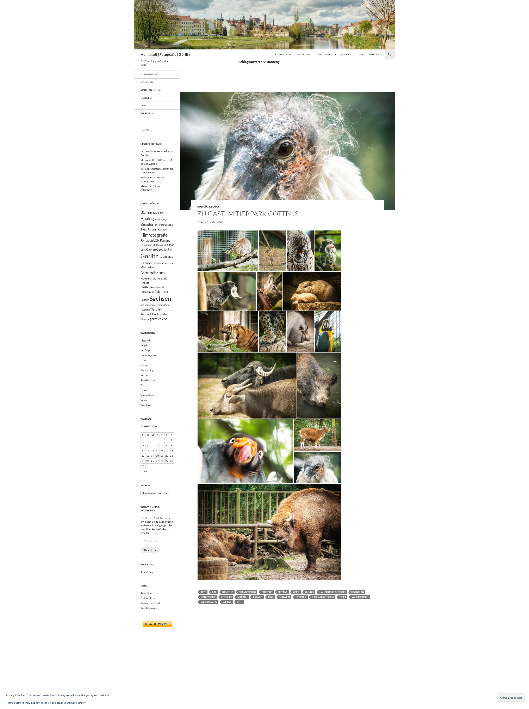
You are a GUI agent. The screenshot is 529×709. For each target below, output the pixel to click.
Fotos (215, 206)
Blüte (144, 229)
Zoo (239, 602)
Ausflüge (203, 206)
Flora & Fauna (283, 54)
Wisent (227, 602)
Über (361, 54)
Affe (203, 592)
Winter (144, 319)
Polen (158, 291)
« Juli (144, 471)
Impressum (375, 54)
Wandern (146, 405)
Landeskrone (166, 263)
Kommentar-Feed (150, 603)
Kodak (152, 263)
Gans (143, 249)
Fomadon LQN (150, 240)
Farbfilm (152, 229)
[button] (228, 250)
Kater (169, 257)
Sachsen (160, 298)
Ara (214, 592)
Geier (296, 592)
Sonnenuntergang (153, 305)
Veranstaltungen (149, 395)
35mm (146, 212)
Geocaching (164, 249)
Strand (166, 305)
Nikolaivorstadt (156, 287)
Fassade (162, 229)
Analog (147, 218)
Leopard (226, 597)
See (142, 305)
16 (171, 450)
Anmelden (146, 593)
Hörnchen (357, 592)
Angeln (158, 219)
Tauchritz (145, 309)
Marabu (242, 597)
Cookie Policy (78, 702)
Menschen (304, 54)
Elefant (282, 592)
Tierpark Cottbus (323, 597)
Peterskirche (147, 291)
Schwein (284, 597)
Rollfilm (145, 299)
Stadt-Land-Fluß (325, 54)
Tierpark (300, 597)
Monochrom (153, 272)
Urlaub (165, 314)
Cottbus (267, 592)
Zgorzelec (154, 319)
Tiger (343, 597)
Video (144, 400)
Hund (161, 257)
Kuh (158, 263)
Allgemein (146, 340)
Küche (144, 375)
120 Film (158, 212)
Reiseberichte (148, 380)
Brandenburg (247, 592)
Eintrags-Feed (148, 598)
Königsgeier (208, 597)
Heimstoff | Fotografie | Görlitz (165, 54)
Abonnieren (150, 550)
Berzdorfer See (152, 224)
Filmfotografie (154, 235)
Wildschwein (209, 602)
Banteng (227, 592)
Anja (164, 219)
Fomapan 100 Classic (152, 244)
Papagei (257, 597)
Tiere (143, 385)
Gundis (309, 592)
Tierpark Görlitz (151, 314)
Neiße (144, 287)
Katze (145, 263)
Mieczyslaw (147, 267)
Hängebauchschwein (332, 592)
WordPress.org (149, 607)
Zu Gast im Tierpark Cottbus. (248, 213)
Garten (151, 249)
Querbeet (347, 54)
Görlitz (149, 256)
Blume (169, 224)
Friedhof (169, 244)
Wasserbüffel (360, 597)
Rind (271, 597)
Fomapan (166, 240)
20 (157, 455)
